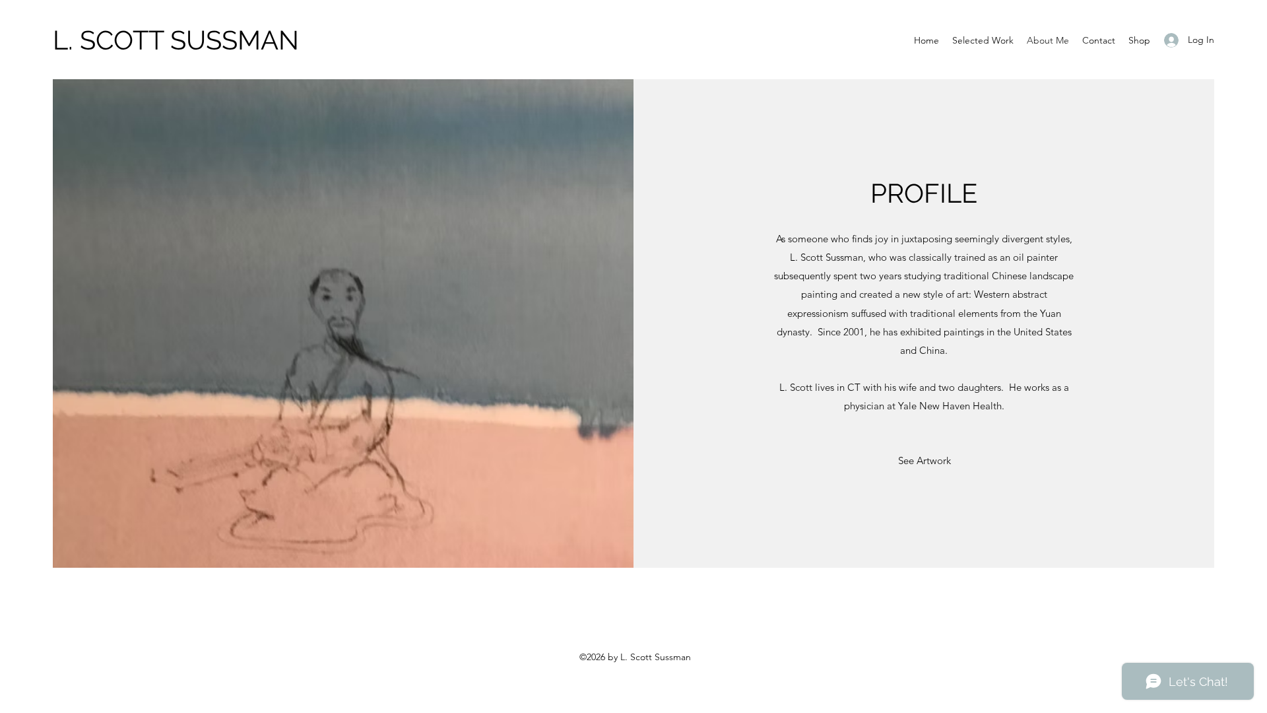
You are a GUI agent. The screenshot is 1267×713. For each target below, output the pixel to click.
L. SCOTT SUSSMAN (176, 39)
